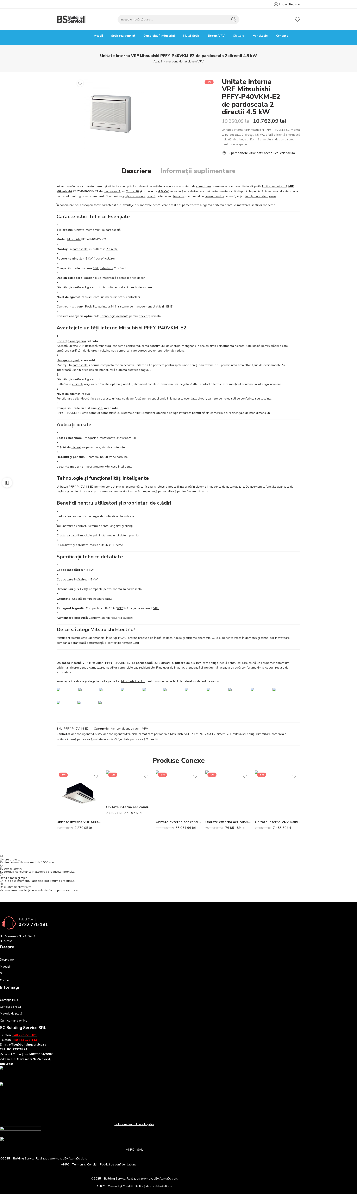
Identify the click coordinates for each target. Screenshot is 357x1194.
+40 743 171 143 (24, 1040)
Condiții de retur (10, 1007)
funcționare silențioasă (260, 196)
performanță (95, 643)
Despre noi (7, 959)
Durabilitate (64, 545)
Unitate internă (84, 230)
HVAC (122, 638)
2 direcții (132, 191)
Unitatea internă (274, 186)
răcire (98, 258)
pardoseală (112, 191)
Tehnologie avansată (114, 316)
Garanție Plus (9, 1000)
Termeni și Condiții (84, 1164)
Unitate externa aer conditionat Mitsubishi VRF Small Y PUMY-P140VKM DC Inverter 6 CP (178, 822)
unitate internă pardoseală (74, 739)
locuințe (178, 196)
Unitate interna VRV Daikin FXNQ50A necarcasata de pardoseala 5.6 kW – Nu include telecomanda (277, 822)
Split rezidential (123, 35)
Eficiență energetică (71, 341)
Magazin (5, 966)
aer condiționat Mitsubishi (120, 734)
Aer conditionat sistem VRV (184, 61)
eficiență (144, 316)
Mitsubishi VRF (180, 734)
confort (112, 643)
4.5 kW (163, 191)
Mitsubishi (64, 191)
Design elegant (68, 360)
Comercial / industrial (159, 35)
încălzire (108, 258)
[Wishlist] (80, 83)
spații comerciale (134, 196)
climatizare (203, 186)
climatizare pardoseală (154, 734)
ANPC (65, 1164)
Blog (3, 973)
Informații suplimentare (198, 171)
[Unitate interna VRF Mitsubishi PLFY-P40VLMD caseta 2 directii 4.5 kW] (79, 793)
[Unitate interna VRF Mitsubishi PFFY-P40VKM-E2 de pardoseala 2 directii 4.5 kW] (110, 114)
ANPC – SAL (134, 1149)
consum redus (214, 196)
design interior (98, 370)
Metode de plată (11, 1013)
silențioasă (82, 398)
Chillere (239, 35)
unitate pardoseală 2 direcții (139, 739)
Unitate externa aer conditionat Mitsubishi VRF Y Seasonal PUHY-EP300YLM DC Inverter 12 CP (228, 822)
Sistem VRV (216, 35)
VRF (291, 186)
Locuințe (63, 466)
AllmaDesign (168, 1178)
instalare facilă (102, 599)
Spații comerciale (69, 438)
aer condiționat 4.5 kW (86, 734)
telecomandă (131, 487)
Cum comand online (13, 1020)
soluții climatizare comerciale (266, 734)
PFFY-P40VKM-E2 (203, 734)
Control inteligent (70, 306)
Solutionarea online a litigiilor (134, 1124)
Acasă (98, 35)
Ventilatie (260, 35)
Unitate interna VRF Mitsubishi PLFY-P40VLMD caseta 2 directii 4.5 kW (79, 822)
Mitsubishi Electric (111, 545)
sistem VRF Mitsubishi (231, 734)
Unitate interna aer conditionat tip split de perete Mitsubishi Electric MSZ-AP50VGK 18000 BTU (129, 807)
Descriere (136, 171)
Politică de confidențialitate (118, 1164)
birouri (151, 196)
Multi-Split (191, 35)
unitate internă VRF (106, 739)
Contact (282, 35)
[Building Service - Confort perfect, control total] (71, 19)
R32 (120, 608)
